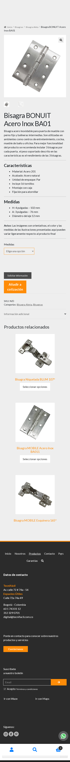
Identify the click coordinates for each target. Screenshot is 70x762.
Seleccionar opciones (35, 386)
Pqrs (61, 553)
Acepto (22, 688)
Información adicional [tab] (16, 313)
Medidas (9, 244)
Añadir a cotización (15, 286)
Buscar (35, 750)
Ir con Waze (11, 698)
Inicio (9, 27)
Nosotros (20, 553)
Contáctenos (15, 649)
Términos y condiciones (27, 689)
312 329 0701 (11, 612)
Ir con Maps (42, 698)
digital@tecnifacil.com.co (18, 616)
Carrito (54, 746)
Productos (35, 553)
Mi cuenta (11, 750)
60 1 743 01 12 (12, 608)
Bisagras (19, 27)
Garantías (32, 560)
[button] (61, 40)
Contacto (49, 553)
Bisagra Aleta (32, 27)
